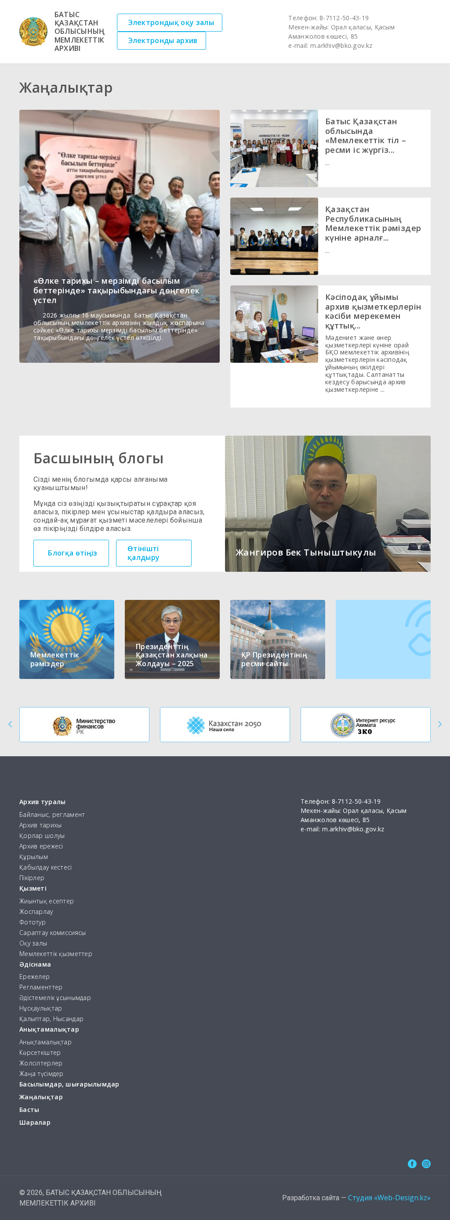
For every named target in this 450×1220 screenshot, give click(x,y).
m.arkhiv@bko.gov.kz (341, 45)
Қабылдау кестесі (45, 867)
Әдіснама (35, 964)
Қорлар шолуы (42, 836)
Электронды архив (163, 40)
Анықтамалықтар (49, 1029)
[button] (10, 724)
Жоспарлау (36, 912)
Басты (29, 1110)
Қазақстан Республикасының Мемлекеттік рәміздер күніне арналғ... (373, 223)
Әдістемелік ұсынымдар (55, 998)
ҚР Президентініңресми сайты (274, 659)
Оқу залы (33, 943)
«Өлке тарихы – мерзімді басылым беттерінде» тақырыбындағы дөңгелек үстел (116, 290)
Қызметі (33, 888)
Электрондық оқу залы (171, 22)
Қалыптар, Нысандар (51, 1019)
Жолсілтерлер (40, 1063)
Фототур (32, 922)
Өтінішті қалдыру (143, 553)
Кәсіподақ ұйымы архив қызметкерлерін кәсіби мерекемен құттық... (373, 311)
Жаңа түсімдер (41, 1074)
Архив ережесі (41, 846)
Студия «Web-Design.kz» (389, 1197)
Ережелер (34, 977)
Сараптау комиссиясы (52, 933)
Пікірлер (31, 878)
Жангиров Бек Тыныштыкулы (306, 552)
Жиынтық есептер (46, 901)
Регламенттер (40, 987)
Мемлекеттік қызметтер (55, 954)
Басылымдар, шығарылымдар (69, 1084)
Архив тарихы (40, 825)
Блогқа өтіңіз (72, 553)
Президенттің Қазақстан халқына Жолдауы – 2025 (171, 655)
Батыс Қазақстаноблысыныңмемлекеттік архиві (79, 32)
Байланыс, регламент (52, 815)
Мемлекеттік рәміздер (55, 659)
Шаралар (35, 1122)
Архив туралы (42, 802)
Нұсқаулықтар (40, 1008)
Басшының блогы (98, 457)
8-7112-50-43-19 (344, 18)
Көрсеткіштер (40, 1053)
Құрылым (33, 857)
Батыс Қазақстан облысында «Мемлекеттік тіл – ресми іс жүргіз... (365, 135)
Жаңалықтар (41, 1097)
